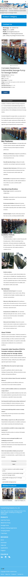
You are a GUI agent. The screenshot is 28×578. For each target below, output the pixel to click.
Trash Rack (4, 533)
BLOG (2, 540)
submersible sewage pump (9, 482)
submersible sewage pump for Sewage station (12, 478)
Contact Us (20, 574)
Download (3, 542)
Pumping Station (5, 531)
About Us (7, 574)
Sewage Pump (5, 525)
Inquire (5, 92)
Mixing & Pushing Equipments (9, 528)
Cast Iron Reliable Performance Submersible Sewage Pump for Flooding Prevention (7, 500)
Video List (3, 545)
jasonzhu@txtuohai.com (13, 31)
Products (13, 574)
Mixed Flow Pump (5, 523)
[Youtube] (5, 557)
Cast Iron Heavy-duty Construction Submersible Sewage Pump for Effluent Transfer (20, 500)
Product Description (7, 101)
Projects (3, 550)
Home (2, 574)
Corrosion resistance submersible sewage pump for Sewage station (12, 474)
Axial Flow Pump (5, 520)
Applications (4, 548)
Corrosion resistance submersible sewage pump (12, 470)
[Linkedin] (2, 557)
